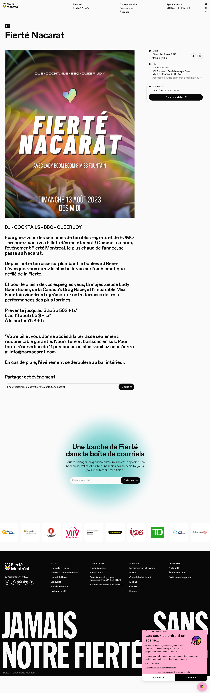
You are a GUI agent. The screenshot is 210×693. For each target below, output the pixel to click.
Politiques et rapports (180, 577)
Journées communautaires (64, 572)
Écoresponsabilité (178, 572)
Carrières (134, 586)
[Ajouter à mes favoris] (200, 56)
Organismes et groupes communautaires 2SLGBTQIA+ (105, 579)
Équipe (132, 572)
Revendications (98, 568)
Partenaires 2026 (59, 591)
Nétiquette (174, 568)
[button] (77, 4)
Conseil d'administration (141, 577)
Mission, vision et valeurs (142, 568)
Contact (133, 591)
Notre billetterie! (59, 577)
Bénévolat (56, 581)
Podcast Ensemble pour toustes (106, 584)
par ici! (176, 89)
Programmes (96, 572)
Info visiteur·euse (59, 586)
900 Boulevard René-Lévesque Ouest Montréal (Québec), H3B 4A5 (172, 73)
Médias (133, 581)
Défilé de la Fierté (60, 568)
